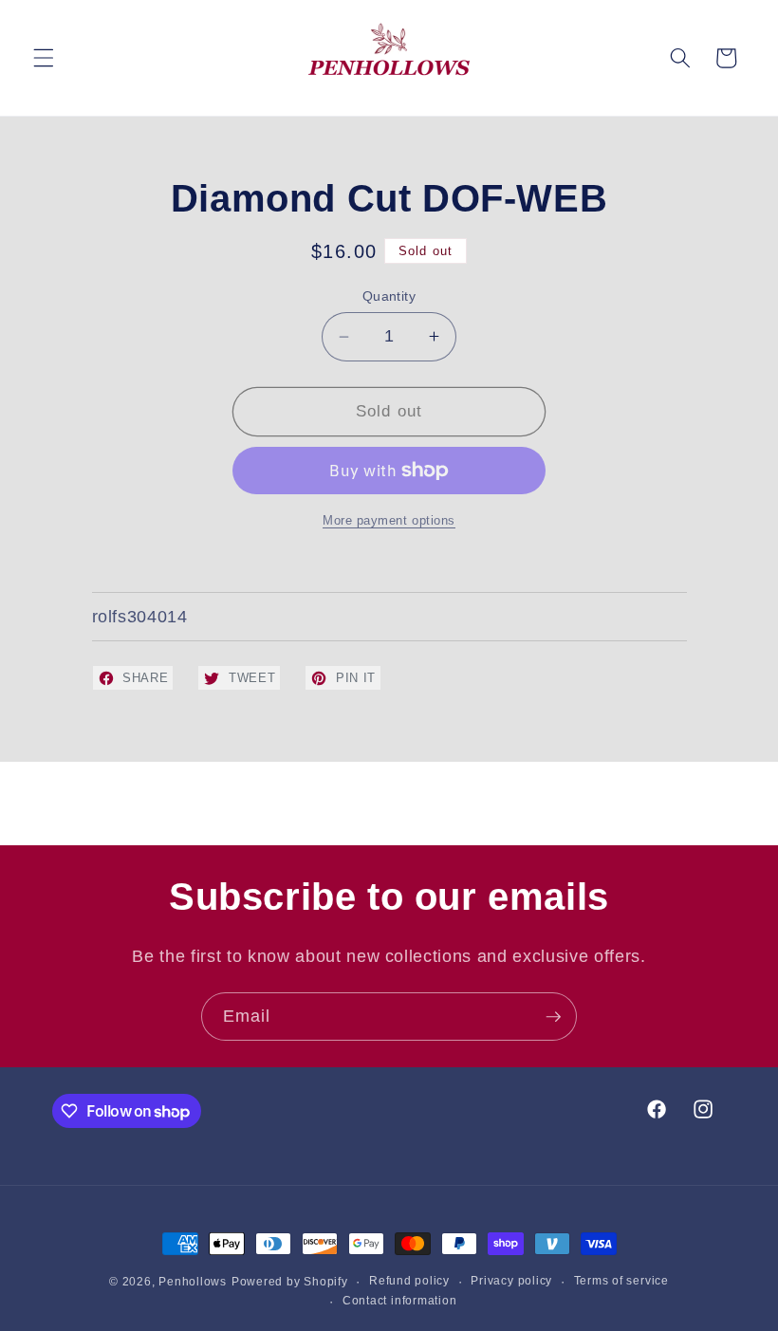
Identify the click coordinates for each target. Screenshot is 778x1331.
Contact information (400, 1300)
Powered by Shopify (290, 1281)
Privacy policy (511, 1280)
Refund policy (409, 1280)
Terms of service (621, 1280)
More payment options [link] (389, 520)
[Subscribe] (553, 1017)
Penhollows (192, 1281)
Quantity (389, 296)
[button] (43, 58)
